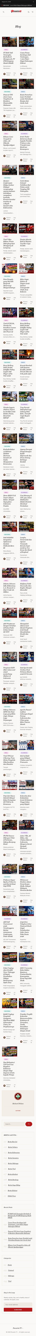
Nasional (11, 1270)
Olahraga (11, 1276)
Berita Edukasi (12, 1190)
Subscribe (18, 1309)
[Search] (3, 12)
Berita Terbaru (13, 1147)
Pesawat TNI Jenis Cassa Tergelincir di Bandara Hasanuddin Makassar (19, 1232)
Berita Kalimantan (14, 1152)
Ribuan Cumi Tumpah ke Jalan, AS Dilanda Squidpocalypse (19, 1246)
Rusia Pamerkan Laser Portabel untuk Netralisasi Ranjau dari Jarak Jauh (20, 1239)
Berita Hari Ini (12, 1141)
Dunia (10, 1265)
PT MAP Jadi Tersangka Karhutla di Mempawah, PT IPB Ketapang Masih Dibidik (19, 1215)
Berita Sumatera (13, 1158)
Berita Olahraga (13, 1163)
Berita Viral (12, 1169)
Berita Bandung (13, 1179)
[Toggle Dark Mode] (28, 12)
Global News (12, 1196)
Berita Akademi (13, 1174)
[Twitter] (33, 1)
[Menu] (32, 12)
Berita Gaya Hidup (14, 1185)
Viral (9, 1281)
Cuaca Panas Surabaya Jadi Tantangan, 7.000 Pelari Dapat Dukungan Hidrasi (18, 1224)
